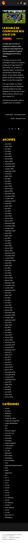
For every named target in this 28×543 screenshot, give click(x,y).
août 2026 (8, 144)
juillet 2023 (8, 236)
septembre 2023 (10, 231)
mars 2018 (8, 394)
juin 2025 (8, 179)
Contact (4, 537)
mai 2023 (8, 241)
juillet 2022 (8, 265)
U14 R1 (7, 488)
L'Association (9, 445)
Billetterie (8, 413)
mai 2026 (8, 151)
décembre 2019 (10, 342)
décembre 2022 (10, 253)
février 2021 (9, 308)
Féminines (8, 438)
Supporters (8, 473)
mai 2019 (8, 360)
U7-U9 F (7, 512)
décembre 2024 (10, 193)
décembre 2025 (10, 164)
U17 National (9, 498)
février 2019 (9, 367)
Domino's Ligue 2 (10, 431)
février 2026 (9, 159)
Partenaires (8, 458)
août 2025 (8, 174)
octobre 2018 (9, 377)
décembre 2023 (10, 223)
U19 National (9, 503)
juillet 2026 (8, 146)
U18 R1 (7, 500)
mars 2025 (8, 186)
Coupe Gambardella (11, 423)
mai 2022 (8, 270)
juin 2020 (8, 327)
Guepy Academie (10, 443)
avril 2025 (8, 184)
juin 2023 (8, 238)
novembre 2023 (10, 226)
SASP (7, 470)
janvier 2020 (9, 340)
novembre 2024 (10, 196)
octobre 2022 (9, 258)
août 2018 (8, 382)
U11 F (7, 478)
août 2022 (8, 263)
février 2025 (9, 189)
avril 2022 (8, 273)
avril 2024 (8, 213)
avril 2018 (8, 392)
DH (6, 428)
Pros (6, 463)
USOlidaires (8, 517)
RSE (6, 468)
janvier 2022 (9, 280)
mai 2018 (8, 389)
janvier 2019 (9, 370)
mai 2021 (8, 300)
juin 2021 (8, 298)
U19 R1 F (8, 505)
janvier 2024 (9, 221)
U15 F (7, 490)
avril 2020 (8, 332)
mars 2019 (8, 365)
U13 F (7, 483)
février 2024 (9, 218)
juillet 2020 (8, 325)
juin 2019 (8, 357)
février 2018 (9, 397)
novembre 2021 (10, 285)
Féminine (8, 436)
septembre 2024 (10, 201)
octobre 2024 (9, 198)
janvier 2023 (9, 251)
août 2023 (8, 233)
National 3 (8, 453)
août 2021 (8, 293)
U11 (6, 475)
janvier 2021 (9, 310)
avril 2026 (8, 154)
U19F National (9, 507)
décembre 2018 (10, 372)
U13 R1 (7, 485)
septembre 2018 (10, 379)
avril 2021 (8, 303)
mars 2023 (8, 246)
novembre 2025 (10, 166)
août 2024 (8, 203)
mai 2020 (8, 330)
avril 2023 (8, 243)
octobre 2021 (9, 288)
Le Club (7, 450)
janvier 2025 (9, 191)
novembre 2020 (10, 315)
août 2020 (8, 322)
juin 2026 (8, 149)
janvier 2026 (9, 161)
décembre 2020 (10, 313)
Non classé (8, 455)
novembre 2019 (10, 345)
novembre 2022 (10, 255)
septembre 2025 (10, 171)
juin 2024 (8, 208)
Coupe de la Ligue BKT (12, 421)
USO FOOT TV (9, 515)
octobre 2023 (9, 228)
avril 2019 (8, 362)
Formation (8, 441)
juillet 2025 (8, 176)
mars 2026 (8, 156)
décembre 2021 (10, 283)
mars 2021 (8, 305)
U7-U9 (7, 510)
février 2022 (9, 278)
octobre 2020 (9, 317)
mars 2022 (8, 275)
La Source (8, 448)
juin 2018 (8, 387)
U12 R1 (7, 480)
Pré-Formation (9, 460)
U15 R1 (7, 493)
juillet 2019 (8, 355)
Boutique (8, 416)
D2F (6, 426)
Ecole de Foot (9, 433)
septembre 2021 (10, 290)
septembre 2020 (10, 320)
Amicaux (7, 411)
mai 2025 (8, 181)
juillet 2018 (8, 384)
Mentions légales (14, 537)
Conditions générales (8, 539)
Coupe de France (10, 418)
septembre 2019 (10, 350)
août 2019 (8, 352)
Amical (7, 408)
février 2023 (9, 248)
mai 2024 (8, 211)
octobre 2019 (9, 347)
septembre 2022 (10, 260)
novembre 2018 (10, 375)
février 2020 (9, 337)
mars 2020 (8, 335)
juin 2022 (8, 268)
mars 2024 (8, 216)
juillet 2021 (8, 295)
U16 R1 (7, 495)
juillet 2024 (8, 206)
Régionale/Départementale (13, 465)
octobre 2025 (9, 169)
